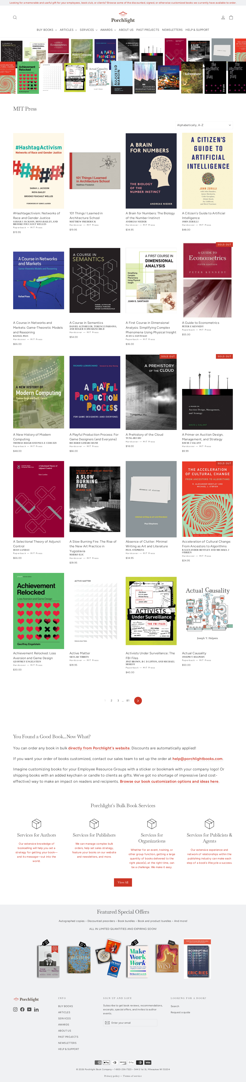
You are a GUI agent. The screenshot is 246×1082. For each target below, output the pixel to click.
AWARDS (106, 30)
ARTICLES (67, 30)
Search (175, 1006)
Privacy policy (112, 1076)
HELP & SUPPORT (197, 30)
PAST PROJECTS (147, 30)
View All (123, 882)
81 (127, 700)
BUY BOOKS (45, 30)
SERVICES (87, 30)
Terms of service (132, 1076)
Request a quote (180, 1012)
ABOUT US (126, 30)
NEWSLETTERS (172, 30)
